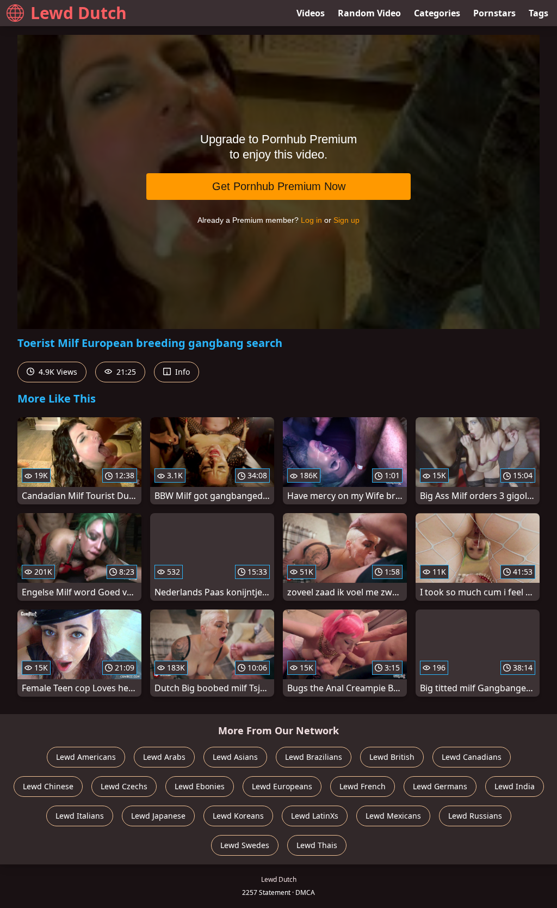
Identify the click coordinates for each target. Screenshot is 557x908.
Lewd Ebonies (200, 786)
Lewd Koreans (238, 816)
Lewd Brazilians (313, 757)
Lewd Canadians (472, 757)
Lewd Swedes (244, 845)
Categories (437, 13)
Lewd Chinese (48, 786)
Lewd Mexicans (393, 816)
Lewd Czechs (124, 786)
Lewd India (514, 786)
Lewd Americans (86, 757)
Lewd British (391, 757)
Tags (538, 13)
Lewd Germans (440, 786)
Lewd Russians (475, 816)
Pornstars (494, 13)
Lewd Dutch (78, 13)
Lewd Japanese (158, 816)
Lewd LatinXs (314, 816)
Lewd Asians (235, 757)
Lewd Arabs (164, 757)
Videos (310, 13)
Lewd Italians (79, 816)
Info (181, 372)
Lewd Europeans (282, 786)
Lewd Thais (316, 845)
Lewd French (362, 786)
